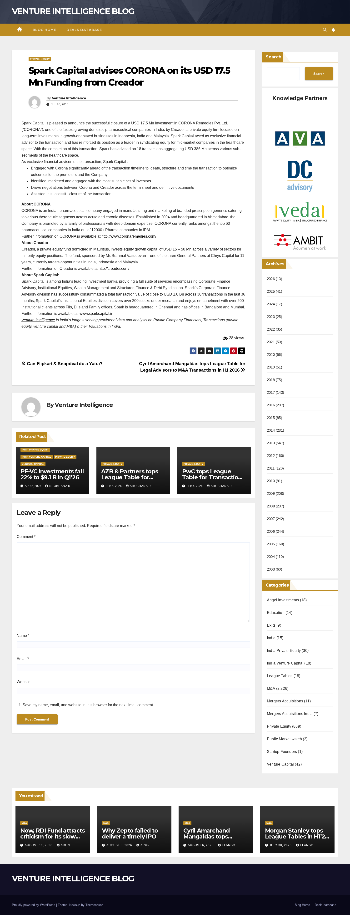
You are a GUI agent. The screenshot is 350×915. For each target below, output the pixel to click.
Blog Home (44, 30)
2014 (271, 430)
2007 (271, 519)
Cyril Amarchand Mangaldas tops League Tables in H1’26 (215, 836)
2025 (271, 291)
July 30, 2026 (281, 845)
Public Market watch (284, 739)
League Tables (280, 676)
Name (23, 636)
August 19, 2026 (39, 845)
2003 (271, 569)
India (271, 638)
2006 (271, 531)
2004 (271, 557)
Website (23, 682)
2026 (271, 279)
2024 (271, 304)
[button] (325, 30)
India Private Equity (35, 449)
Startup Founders (282, 752)
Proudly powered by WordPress (34, 905)
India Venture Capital (36, 456)
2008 (271, 506)
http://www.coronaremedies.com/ (128, 236)
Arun (65, 845)
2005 (271, 544)
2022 (271, 329)
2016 (271, 405)
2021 (271, 342)
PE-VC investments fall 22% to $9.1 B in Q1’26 (52, 474)
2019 (271, 367)
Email (23, 659)
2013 (271, 443)
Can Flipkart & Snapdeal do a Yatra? (64, 363)
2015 (271, 418)
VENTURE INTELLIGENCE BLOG (73, 11)
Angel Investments (283, 600)
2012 (271, 456)
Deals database (84, 30)
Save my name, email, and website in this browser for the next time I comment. (88, 705)
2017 (271, 392)
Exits (271, 625)
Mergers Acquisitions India (290, 714)
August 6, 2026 (201, 845)
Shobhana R (59, 486)
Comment (26, 537)
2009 (271, 493)
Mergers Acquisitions (285, 701)
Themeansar (93, 905)
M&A (271, 688)
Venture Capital (33, 464)
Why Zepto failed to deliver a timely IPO (130, 833)
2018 (271, 380)
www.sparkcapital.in (96, 314)
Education (276, 613)
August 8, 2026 (119, 845)
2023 (271, 317)
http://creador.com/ (114, 268)
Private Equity (40, 59)
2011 (271, 468)
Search (273, 57)
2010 (271, 481)
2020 (271, 355)
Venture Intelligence (69, 98)
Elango (228, 845)
